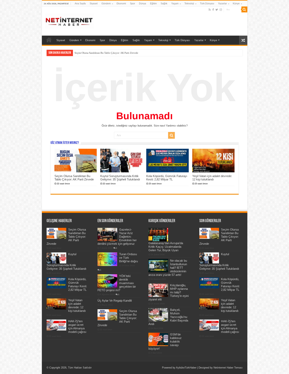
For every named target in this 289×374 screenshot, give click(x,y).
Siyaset (94, 3)
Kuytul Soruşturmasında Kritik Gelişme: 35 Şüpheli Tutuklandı (108, 52)
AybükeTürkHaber (186, 367)
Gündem (106, 3)
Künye (236, 3)
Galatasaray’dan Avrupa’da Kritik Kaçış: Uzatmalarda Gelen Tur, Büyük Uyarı (165, 246)
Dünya (142, 3)
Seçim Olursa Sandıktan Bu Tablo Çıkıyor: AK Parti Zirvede (74, 177)
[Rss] (209, 9)
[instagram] (220, 9)
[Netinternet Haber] (69, 20)
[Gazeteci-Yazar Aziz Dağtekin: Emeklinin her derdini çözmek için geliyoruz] (107, 234)
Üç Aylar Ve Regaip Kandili (115, 300)
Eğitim (153, 3)
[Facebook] (213, 9)
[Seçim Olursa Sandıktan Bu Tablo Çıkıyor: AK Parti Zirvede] (107, 314)
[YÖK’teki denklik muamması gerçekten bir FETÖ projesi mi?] (107, 281)
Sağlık (164, 3)
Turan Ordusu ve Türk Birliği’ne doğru (128, 257)
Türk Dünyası (207, 3)
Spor (132, 3)
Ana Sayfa (80, 3)
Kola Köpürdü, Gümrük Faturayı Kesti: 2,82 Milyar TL (166, 177)
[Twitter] (216, 9)
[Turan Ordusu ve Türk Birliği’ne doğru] (107, 259)
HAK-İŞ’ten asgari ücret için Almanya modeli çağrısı (77, 326)
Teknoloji (189, 3)
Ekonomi (121, 3)
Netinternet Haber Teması (228, 367)
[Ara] (244, 9)
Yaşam (175, 3)
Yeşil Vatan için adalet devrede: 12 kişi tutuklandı (212, 177)
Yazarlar (222, 3)
